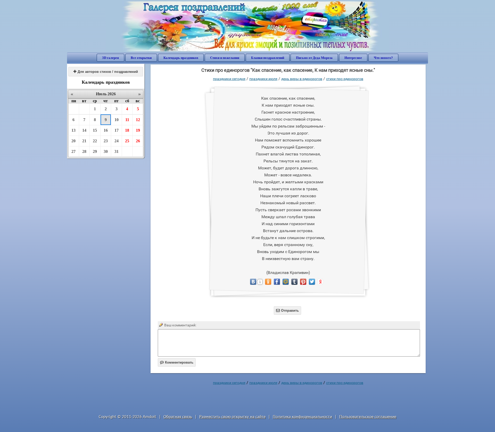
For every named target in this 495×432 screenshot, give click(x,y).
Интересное (353, 58)
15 (95, 130)
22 (95, 141)
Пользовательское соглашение (367, 417)
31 (116, 151)
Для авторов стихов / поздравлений (105, 72)
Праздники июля (263, 79)
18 (127, 130)
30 (106, 151)
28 (84, 151)
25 (127, 141)
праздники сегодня (229, 79)
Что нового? (383, 58)
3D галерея (110, 58)
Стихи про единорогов (344, 79)
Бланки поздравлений (267, 58)
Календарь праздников (180, 58)
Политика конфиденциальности (302, 417)
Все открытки (141, 58)
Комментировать (176, 362)
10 (116, 119)
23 (106, 141)
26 (138, 141)
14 (84, 130)
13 (73, 130)
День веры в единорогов (301, 79)
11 (127, 119)
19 (138, 130)
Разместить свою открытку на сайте (232, 417)
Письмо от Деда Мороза (314, 58)
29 (95, 151)
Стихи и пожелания (224, 58)
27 (73, 151)
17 (116, 130)
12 (138, 119)
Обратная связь (177, 417)
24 (116, 141)
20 (73, 141)
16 (106, 130)
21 (84, 141)
